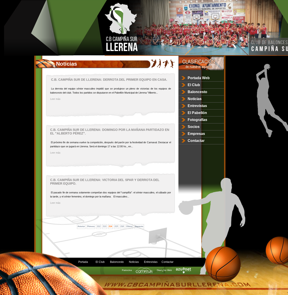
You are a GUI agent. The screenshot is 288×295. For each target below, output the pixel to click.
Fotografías (197, 120)
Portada (83, 262)
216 (122, 226)
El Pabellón (197, 113)
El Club (194, 85)
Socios (194, 127)
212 (98, 226)
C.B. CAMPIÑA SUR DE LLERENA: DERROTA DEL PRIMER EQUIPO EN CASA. (108, 79)
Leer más (55, 99)
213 (104, 226)
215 (116, 226)
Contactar (196, 141)
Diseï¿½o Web (165, 270)
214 (110, 226)
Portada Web (199, 78)
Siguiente (139, 226)
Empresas (196, 134)
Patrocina (127, 270)
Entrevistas (197, 106)
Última (129, 226)
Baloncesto (197, 92)
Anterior (81, 226)
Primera (90, 226)
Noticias (195, 99)
